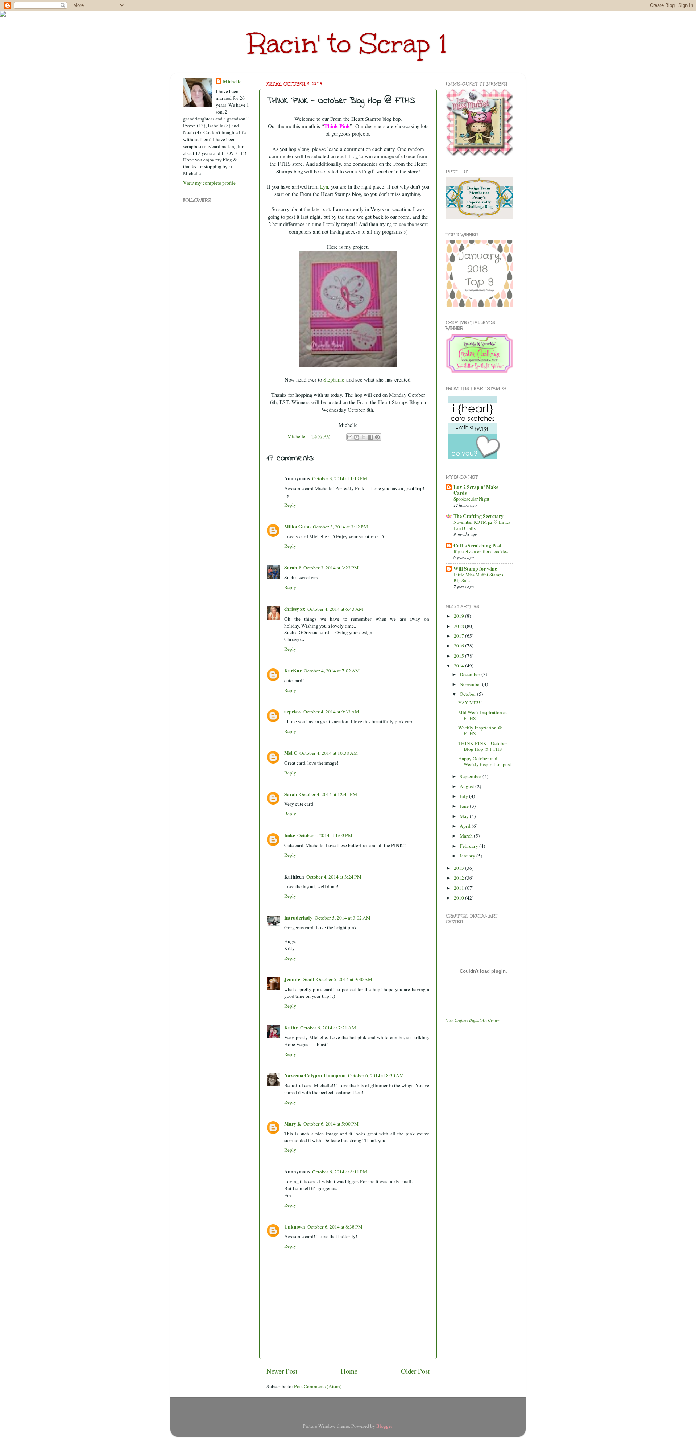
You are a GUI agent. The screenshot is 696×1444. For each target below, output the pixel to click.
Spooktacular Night (471, 498)
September (471, 776)
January (468, 855)
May (465, 816)
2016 (459, 645)
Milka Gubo (297, 526)
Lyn (324, 186)
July (464, 796)
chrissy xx (294, 609)
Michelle (232, 81)
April (466, 826)
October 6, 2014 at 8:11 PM (339, 1171)
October (468, 694)
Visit (472, 1020)
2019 (459, 616)
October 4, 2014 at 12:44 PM (328, 794)
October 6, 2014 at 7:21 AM (328, 1027)
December (470, 674)
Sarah (290, 794)
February (469, 846)
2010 (459, 897)
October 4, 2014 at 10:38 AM (328, 753)
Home (349, 1370)
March (467, 835)
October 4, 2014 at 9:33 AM (331, 711)
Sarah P (292, 567)
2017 (459, 636)
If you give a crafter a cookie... (481, 551)
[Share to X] (363, 437)
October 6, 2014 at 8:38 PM (334, 1226)
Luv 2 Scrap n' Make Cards (475, 490)
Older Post (415, 1370)
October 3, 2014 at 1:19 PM (339, 478)
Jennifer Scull (299, 979)
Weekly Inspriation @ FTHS (480, 730)
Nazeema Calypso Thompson (315, 1075)
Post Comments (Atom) (318, 1386)
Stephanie (333, 379)
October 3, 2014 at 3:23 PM (331, 567)
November (471, 684)
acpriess (292, 711)
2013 (459, 868)
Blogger (384, 1426)
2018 (459, 626)
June (465, 806)
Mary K (292, 1123)
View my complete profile (209, 183)
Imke (289, 835)
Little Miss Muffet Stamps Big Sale (478, 577)
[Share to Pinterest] (377, 437)
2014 (459, 665)
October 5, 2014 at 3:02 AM (342, 917)
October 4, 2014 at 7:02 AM (332, 670)
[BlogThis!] (356, 437)
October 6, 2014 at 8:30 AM (376, 1075)
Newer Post (281, 1370)
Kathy (291, 1027)
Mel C (290, 753)
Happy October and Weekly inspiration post (484, 761)
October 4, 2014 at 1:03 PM (324, 835)
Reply (290, 505)
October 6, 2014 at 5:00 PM (331, 1123)
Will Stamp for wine (475, 568)
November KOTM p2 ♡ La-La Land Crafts (481, 525)
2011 (459, 888)
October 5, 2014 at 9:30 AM (344, 979)
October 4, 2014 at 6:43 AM (335, 609)
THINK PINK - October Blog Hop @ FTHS (482, 746)
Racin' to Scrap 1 (348, 43)
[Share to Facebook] (370, 437)
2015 (459, 656)
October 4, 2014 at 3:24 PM (333, 876)
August (467, 786)
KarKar (293, 670)
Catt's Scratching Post (477, 545)
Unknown (294, 1226)
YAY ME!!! (470, 702)
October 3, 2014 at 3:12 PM (340, 526)
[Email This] (349, 437)
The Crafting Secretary (478, 516)
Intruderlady (298, 917)
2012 (459, 878)
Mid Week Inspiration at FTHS (482, 715)
